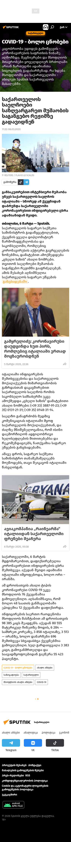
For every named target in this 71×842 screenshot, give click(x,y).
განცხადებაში (15, 281)
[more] (65, 364)
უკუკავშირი (9, 794)
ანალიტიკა (31, 732)
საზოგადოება (11, 675)
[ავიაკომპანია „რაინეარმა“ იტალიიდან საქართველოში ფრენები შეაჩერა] (35, 499)
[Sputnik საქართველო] (11, 28)
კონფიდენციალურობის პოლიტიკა (25, 780)
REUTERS (8, 175)
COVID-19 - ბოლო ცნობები (18, 667)
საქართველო (31, 675)
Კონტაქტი (34, 765)
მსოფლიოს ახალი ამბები (18, 682)
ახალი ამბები (44, 667)
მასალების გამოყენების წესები (23, 770)
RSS (27, 775)
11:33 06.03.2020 (11, 129)
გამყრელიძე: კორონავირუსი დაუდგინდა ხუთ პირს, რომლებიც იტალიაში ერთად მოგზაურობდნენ (35, 349)
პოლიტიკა (48, 732)
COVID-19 (41, 682)
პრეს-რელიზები (13, 775)
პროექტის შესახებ (14, 765)
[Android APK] (13, 805)
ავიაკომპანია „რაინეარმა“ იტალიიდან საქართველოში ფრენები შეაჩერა (34, 533)
